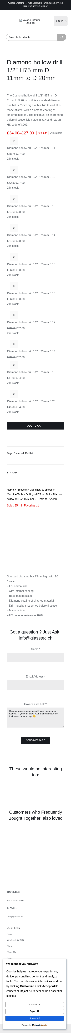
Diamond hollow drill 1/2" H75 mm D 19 (31, 372)
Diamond (19, 453)
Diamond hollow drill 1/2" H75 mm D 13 (31, 206)
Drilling (29, 494)
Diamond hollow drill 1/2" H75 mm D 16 (31, 293)
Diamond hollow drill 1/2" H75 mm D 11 (31, 148)
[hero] (30, 20)
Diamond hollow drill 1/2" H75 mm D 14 (31, 235)
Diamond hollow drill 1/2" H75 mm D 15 (31, 264)
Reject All (34, 1011)
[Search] (61, 37)
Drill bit (29, 453)
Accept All (34, 1018)
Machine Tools (15, 494)
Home (10, 489)
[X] (48, 472)
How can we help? (35, 704)
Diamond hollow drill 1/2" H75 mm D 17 (31, 322)
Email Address (35, 676)
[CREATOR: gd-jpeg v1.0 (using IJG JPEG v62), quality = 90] (35, 536)
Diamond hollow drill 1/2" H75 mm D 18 (31, 351)
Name (35, 649)
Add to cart (35, 425)
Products (22, 489)
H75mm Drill (43, 494)
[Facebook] (42, 472)
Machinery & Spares (41, 489)
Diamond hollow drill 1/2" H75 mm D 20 (31, 401)
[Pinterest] (55, 472)
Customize (34, 1004)
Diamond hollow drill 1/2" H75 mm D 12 (31, 177)
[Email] (61, 472)
